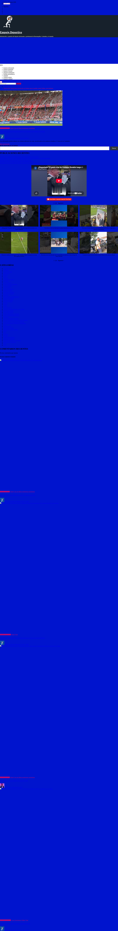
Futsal (5, 306)
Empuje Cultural (7, 78)
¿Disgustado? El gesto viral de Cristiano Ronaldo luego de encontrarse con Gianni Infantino (25, 158)
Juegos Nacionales (8, 311)
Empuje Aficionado (8, 68)
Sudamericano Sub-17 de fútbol (12, 340)
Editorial (5, 295)
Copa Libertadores (8, 289)
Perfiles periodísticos (9, 74)
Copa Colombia (7, 286)
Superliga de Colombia (9, 342)
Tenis (4, 343)
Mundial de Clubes (8, 328)
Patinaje (5, 336)
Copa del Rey (7, 287)
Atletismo (6, 270)
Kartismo (5, 317)
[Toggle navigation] (1, 65)
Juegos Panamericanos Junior (11, 315)
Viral (4, 345)
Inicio (5, 86)
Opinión (5, 75)
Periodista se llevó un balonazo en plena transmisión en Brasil (17, 161)
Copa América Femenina (10, 284)
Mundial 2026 (7, 326)
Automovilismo (7, 272)
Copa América (7, 282)
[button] (61, 203)
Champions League (8, 279)
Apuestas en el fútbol (9, 268)
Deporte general (7, 290)
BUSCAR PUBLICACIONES (9, 145)
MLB (4, 325)
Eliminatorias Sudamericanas (11, 297)
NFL (4, 332)
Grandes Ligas (7, 307)
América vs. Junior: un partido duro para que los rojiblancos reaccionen (19, 156)
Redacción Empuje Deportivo (13, 138)
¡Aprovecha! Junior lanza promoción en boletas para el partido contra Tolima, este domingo (28, 88)
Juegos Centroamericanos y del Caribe (13, 309)
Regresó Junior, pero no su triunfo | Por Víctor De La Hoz (16, 160)
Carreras (5, 278)
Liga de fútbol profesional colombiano (13, 321)
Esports (5, 303)
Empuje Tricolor (7, 71)
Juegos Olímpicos (8, 312)
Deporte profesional (8, 72)
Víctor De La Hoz (10, 787)
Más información (4, 144)
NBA (4, 331)
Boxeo (5, 276)
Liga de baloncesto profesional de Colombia (15, 320)
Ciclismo (5, 281)
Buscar (18, 83)
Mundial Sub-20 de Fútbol (10, 329)
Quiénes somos (7, 77)
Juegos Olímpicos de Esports (11, 314)
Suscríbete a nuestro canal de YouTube (60, 199)
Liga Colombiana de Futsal (10, 318)
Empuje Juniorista (8, 69)
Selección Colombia (8, 339)
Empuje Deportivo (11, 32)
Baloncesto (6, 273)
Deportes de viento (8, 293)
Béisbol (5, 275)
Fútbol (5, 304)
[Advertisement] (59, 51)
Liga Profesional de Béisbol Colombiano (14, 323)
